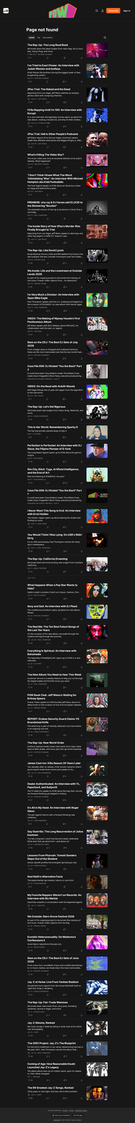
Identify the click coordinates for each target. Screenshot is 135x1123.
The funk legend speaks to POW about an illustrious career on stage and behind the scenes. (54, 187)
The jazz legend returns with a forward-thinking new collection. (51, 816)
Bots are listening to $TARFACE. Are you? (45, 476)
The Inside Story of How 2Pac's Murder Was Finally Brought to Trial (53, 228)
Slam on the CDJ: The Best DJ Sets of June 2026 (53, 960)
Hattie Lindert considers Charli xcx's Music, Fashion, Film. (53, 592)
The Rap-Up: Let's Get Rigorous (46, 406)
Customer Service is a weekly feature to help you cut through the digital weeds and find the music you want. (55, 679)
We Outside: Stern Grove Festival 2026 (50, 916)
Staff (36, 1032)
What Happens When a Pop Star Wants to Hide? (52, 587)
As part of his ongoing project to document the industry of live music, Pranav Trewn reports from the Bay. (53, 921)
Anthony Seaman (45, 54)
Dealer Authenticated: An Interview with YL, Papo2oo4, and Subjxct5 (53, 785)
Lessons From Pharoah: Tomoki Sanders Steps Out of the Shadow (51, 857)
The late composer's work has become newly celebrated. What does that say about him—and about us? (53, 840)
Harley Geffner (40, 568)
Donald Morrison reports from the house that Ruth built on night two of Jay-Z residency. (54, 987)
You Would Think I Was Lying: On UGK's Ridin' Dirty (54, 536)
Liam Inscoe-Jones (41, 844)
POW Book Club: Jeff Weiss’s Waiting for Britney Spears (51, 697)
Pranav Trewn (40, 284)
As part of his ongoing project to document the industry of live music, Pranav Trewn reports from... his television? (53, 279)
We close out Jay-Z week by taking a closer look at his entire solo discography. (54, 1027)
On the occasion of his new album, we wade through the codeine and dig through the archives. (53, 635)
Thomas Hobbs (44, 123)
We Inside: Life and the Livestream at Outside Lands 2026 (54, 272)
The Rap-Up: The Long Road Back (47, 45)
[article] (67, 51)
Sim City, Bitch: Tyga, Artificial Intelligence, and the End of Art (53, 471)
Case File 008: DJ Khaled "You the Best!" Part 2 (54, 368)
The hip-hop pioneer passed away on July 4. (47, 430)
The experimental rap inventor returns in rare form (50, 880)
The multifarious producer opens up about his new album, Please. (53, 611)
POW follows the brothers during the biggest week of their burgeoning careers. (54, 73)
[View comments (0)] (47, 57)
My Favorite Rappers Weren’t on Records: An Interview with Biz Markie (54, 897)
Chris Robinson (40, 820)
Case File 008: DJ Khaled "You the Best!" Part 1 (54, 492)
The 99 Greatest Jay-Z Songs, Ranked (50, 1087)
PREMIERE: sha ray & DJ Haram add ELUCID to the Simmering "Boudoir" (55, 204)
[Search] (96, 10)
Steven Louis (39, 260)
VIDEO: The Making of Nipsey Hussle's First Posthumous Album (53, 320)
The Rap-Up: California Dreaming (47, 558)
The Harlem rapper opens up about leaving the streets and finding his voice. (53, 519)
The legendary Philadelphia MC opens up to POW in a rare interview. (53, 659)
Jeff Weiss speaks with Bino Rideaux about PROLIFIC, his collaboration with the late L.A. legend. (52, 326)
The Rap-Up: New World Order (45, 742)
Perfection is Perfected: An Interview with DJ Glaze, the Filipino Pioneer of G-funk (54, 447)
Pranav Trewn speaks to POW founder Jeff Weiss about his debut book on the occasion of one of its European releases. (54, 703)
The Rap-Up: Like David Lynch (45, 250)
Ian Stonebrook (44, 773)
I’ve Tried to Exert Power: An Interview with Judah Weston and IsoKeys (53, 67)
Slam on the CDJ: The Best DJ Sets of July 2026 (52, 344)
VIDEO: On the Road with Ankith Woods (51, 386)
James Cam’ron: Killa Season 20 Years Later (54, 763)
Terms (71, 1110)
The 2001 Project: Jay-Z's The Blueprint (51, 1043)
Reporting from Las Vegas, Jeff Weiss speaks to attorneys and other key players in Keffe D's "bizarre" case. (55, 234)
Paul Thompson (40, 215)
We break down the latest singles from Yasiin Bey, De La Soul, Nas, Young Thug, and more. (55, 50)
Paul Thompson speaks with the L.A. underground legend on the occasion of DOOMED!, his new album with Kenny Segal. (55, 303)
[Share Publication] (102, 10)
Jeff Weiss (42, 99)
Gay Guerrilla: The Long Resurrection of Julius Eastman (55, 833)
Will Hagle (38, 396)
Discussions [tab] (48, 37)
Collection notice (81, 1110)
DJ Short (37, 434)
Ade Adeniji (38, 458)
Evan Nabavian (40, 883)
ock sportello (40, 479)
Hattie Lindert (40, 595)
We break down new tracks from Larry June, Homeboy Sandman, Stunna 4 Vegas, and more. (52, 1007)
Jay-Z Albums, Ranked (41, 1022)
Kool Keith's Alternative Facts (45, 876)
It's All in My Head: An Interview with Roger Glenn (53, 809)
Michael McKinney (41, 355)
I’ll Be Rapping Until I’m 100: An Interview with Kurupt (54, 111)
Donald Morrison (41, 416)
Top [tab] (38, 37)
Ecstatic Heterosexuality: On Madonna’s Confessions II (51, 938)
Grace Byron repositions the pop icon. (44, 944)
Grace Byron (39, 947)
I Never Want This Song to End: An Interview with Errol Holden (54, 512)
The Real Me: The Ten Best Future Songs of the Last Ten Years (53, 628)
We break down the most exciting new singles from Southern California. (55, 563)
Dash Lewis (42, 524)
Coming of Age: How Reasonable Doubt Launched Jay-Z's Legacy (51, 1065)
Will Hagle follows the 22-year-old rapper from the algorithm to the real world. (55, 391)
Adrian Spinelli (40, 866)
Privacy (65, 1110)
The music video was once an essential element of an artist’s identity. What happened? (54, 159)
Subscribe (113, 10)
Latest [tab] (31, 37)
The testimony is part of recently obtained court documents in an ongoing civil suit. (54, 727)
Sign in (126, 10)
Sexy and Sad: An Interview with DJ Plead (52, 606)
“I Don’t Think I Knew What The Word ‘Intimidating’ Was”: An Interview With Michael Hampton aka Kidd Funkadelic (55, 179)
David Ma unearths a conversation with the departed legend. (54, 902)
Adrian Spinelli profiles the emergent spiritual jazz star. (52, 862)
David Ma (41, 905)
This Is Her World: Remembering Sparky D (52, 427)
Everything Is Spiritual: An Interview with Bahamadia (51, 652)
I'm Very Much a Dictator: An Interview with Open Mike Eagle (53, 296)
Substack (57, 1120)
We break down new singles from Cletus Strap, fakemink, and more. (55, 411)
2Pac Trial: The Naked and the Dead (48, 89)
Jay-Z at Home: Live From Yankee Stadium (52, 981)
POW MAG (38, 331)
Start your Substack (62, 1115)
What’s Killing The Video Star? (45, 154)
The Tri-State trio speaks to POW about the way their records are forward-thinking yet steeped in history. (54, 792)
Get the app (78, 1115)
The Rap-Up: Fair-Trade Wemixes (47, 1002)
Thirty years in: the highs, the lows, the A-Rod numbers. (52, 1091)
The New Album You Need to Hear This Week (54, 674)
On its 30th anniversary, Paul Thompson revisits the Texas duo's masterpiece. (53, 543)
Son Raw (36, 1077)
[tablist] (40, 37)
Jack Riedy (38, 191)
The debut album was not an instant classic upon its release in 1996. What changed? (54, 1072)
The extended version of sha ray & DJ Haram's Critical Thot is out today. (54, 210)
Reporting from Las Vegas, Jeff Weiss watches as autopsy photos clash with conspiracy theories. (53, 94)
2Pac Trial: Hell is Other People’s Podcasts (52, 134)
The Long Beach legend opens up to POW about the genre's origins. (54, 453)
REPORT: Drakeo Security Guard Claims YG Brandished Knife (53, 720)
